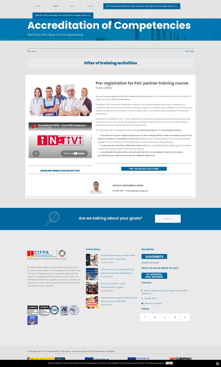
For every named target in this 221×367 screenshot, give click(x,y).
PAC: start (31, 51)
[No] (217, 363)
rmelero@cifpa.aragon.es (136, 191)
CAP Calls (189, 51)
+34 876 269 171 (150, 298)
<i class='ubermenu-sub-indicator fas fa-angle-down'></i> (141, 6)
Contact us (168, 218)
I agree (169, 363)
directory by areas (153, 303)
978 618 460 (117, 191)
